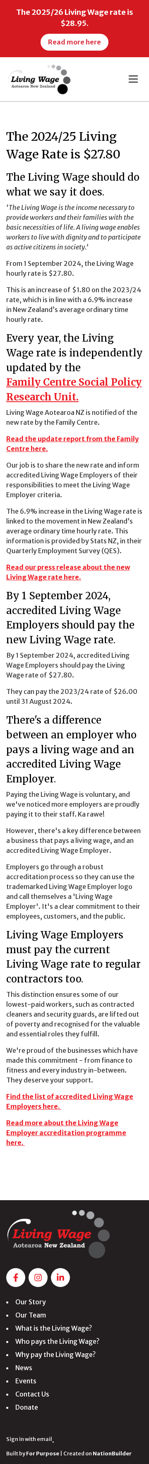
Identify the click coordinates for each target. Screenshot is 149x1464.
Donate (26, 1407)
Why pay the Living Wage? (55, 1354)
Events (25, 1381)
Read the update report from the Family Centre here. (72, 444)
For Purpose (42, 1453)
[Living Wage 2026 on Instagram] (38, 1277)
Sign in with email (29, 1439)
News (23, 1368)
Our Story (30, 1302)
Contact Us (32, 1394)
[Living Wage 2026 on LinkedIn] (60, 1277)
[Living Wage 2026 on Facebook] (15, 1277)
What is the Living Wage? (53, 1328)
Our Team (30, 1315)
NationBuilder (112, 1453)
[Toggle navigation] (133, 79)
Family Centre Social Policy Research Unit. (74, 389)
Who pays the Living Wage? (57, 1341)
